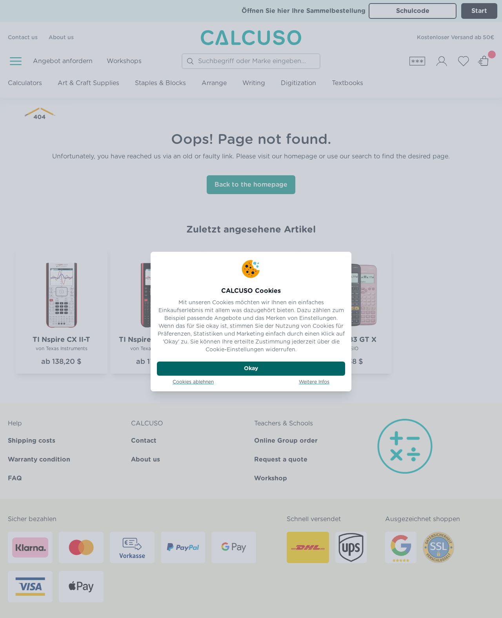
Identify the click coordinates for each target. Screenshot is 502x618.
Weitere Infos (314, 382)
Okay (251, 368)
